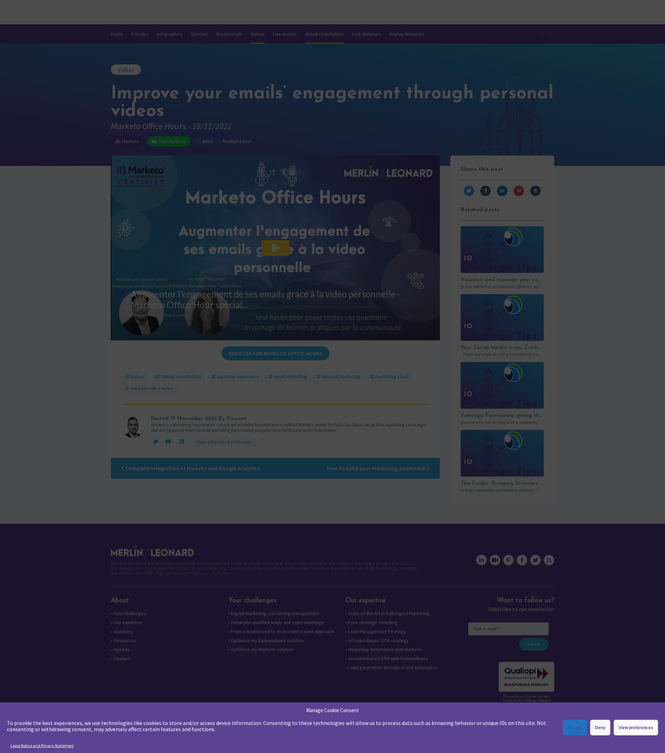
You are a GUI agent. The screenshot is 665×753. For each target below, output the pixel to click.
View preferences (636, 727)
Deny (600, 727)
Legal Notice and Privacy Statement (42, 745)
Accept (575, 727)
